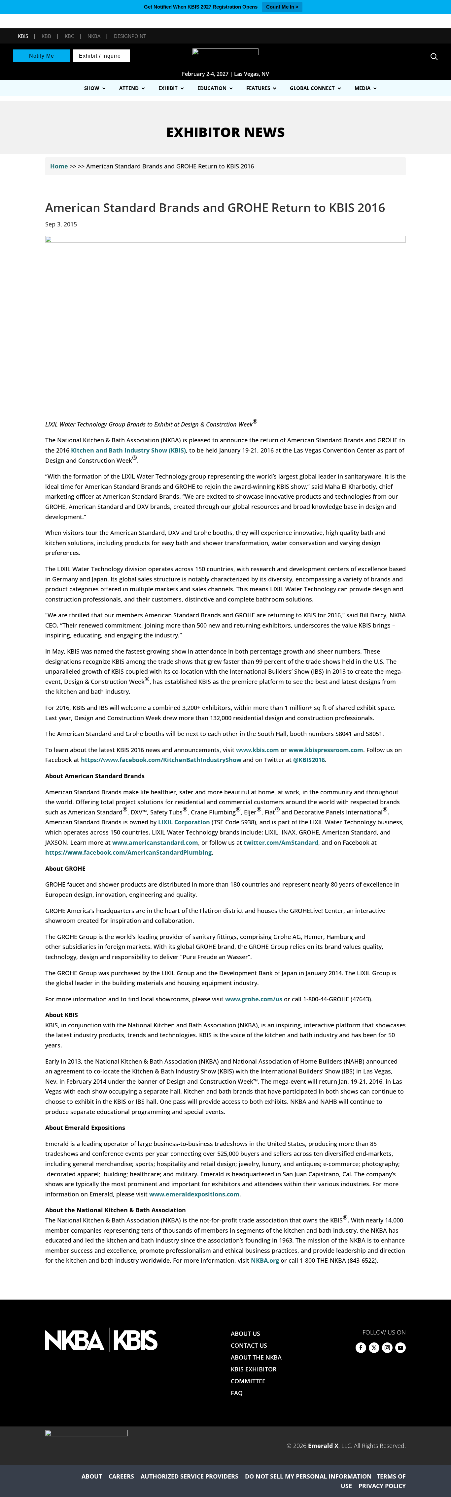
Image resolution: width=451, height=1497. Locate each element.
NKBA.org (266, 1260)
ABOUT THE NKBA (256, 1357)
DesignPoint (130, 36)
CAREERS (121, 1476)
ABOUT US (245, 1333)
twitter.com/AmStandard (281, 842)
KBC (69, 36)
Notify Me (41, 56)
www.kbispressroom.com (326, 750)
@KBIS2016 (309, 760)
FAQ (237, 1393)
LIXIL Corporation (184, 822)
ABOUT (92, 1476)
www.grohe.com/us (253, 999)
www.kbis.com (257, 750)
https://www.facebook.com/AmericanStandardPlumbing (128, 852)
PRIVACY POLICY (382, 1486)
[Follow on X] (374, 1347)
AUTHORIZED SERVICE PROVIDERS (189, 1476)
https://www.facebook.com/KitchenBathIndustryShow (161, 760)
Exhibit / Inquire (100, 56)
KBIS (23, 36)
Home (59, 166)
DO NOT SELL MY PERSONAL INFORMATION (308, 1476)
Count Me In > (282, 7)
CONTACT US (249, 1345)
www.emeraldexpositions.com (194, 1194)
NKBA (93, 36)
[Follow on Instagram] (387, 1347)
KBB (46, 36)
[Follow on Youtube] (400, 1347)
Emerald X (323, 1446)
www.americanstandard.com (155, 842)
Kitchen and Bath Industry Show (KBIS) (128, 450)
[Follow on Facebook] (361, 1347)
